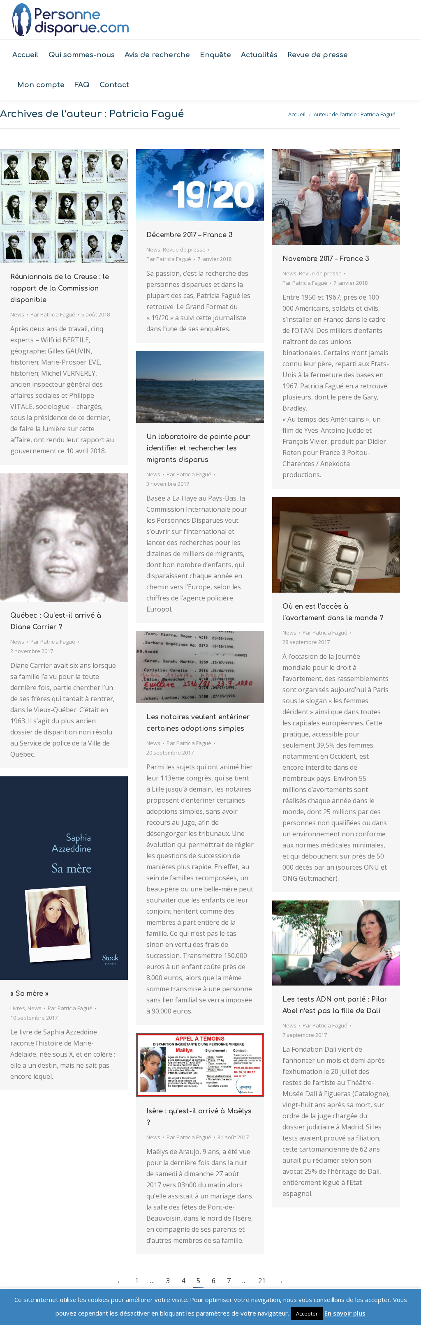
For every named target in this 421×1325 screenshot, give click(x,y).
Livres (17, 1008)
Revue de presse (184, 249)
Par (52, 314)
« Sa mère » (29, 993)
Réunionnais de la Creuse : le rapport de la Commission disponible (59, 288)
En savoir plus (344, 1313)
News (17, 314)
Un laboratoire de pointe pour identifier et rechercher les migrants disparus (198, 448)
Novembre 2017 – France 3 (325, 259)
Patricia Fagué (146, 114)
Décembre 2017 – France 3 (189, 235)
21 (262, 1280)
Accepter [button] (307, 1313)
